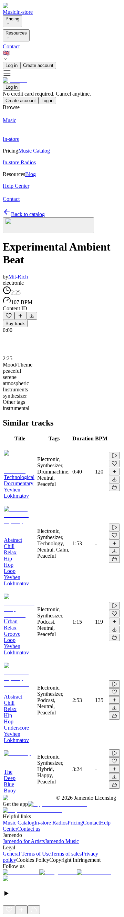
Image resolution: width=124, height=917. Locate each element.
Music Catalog (18, 823)
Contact (11, 46)
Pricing (12, 18)
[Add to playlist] (20, 316)
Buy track (15, 323)
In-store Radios (51, 823)
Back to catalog (28, 214)
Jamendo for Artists (24, 841)
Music (9, 12)
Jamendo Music (62, 841)
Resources (16, 33)
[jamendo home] (15, 6)
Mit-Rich (18, 277)
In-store (24, 12)
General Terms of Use (27, 854)
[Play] (48, 225)
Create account (38, 65)
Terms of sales (66, 854)
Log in (12, 65)
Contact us (28, 829)
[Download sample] (31, 316)
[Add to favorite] (8, 316)
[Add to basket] (114, 487)
